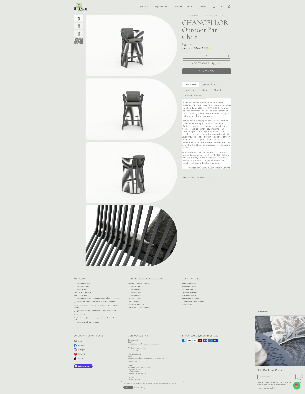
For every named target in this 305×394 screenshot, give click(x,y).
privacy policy (269, 388)
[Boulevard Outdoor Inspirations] (81, 7)
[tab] (190, 84)
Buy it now (206, 71)
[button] (214, 7)
